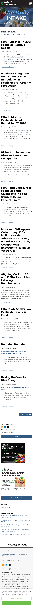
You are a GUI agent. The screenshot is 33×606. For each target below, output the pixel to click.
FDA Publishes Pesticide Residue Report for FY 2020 (13, 120)
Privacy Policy (14, 569)
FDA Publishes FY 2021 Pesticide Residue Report (16, 44)
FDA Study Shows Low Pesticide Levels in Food (16, 312)
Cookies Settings (16, 598)
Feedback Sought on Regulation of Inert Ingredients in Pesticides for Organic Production (16, 79)
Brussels (10, 554)
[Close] (30, 591)
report (6, 211)
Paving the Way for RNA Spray (14, 379)
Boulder (4, 554)
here (19, 560)
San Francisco (18, 554)
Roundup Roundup (13, 344)
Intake (16, 15)
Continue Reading (8, 67)
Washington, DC (7, 556)
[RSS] (2, 427)
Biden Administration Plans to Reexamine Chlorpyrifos (15, 155)
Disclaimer (5, 569)
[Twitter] (8, 427)
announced (24, 130)
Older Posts (25, 414)
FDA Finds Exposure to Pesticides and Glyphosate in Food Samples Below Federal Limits (16, 194)
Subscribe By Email (8, 430)
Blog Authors (11, 497)
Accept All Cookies (16, 603)
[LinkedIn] (5, 427)
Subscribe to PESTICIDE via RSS (14, 35)
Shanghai (25, 554)
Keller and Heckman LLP (9, 551)
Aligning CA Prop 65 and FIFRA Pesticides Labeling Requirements (15, 279)
